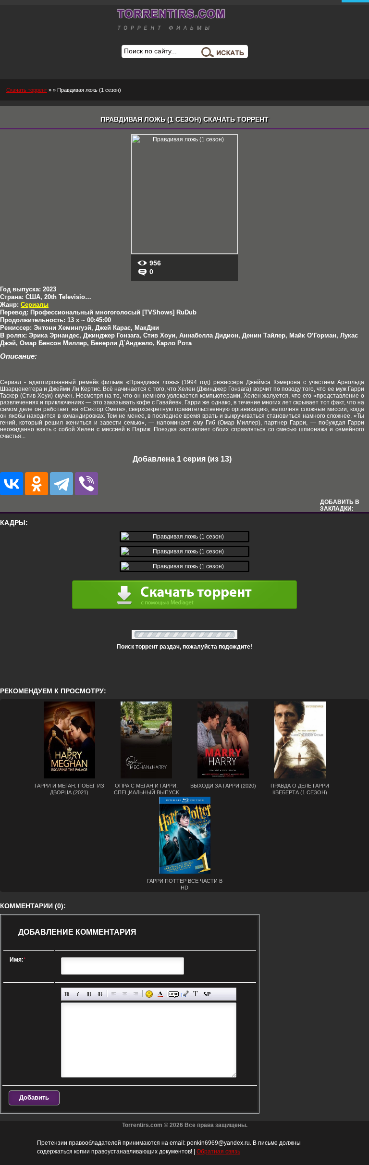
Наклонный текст (78, 994)
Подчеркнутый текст (89, 994)
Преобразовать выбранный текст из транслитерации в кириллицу (195, 994)
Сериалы (35, 304)
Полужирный (67, 994)
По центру (124, 994)
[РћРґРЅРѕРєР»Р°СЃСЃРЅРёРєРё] (36, 483)
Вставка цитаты (184, 994)
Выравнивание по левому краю (113, 994)
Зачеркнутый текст (100, 994)
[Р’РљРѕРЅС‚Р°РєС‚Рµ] (11, 483)
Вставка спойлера (206, 994)
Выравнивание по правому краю (135, 994)
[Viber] (86, 483)
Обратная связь (218, 1151)
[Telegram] (61, 483)
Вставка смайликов (149, 994)
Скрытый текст (173, 994)
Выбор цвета (160, 994)
